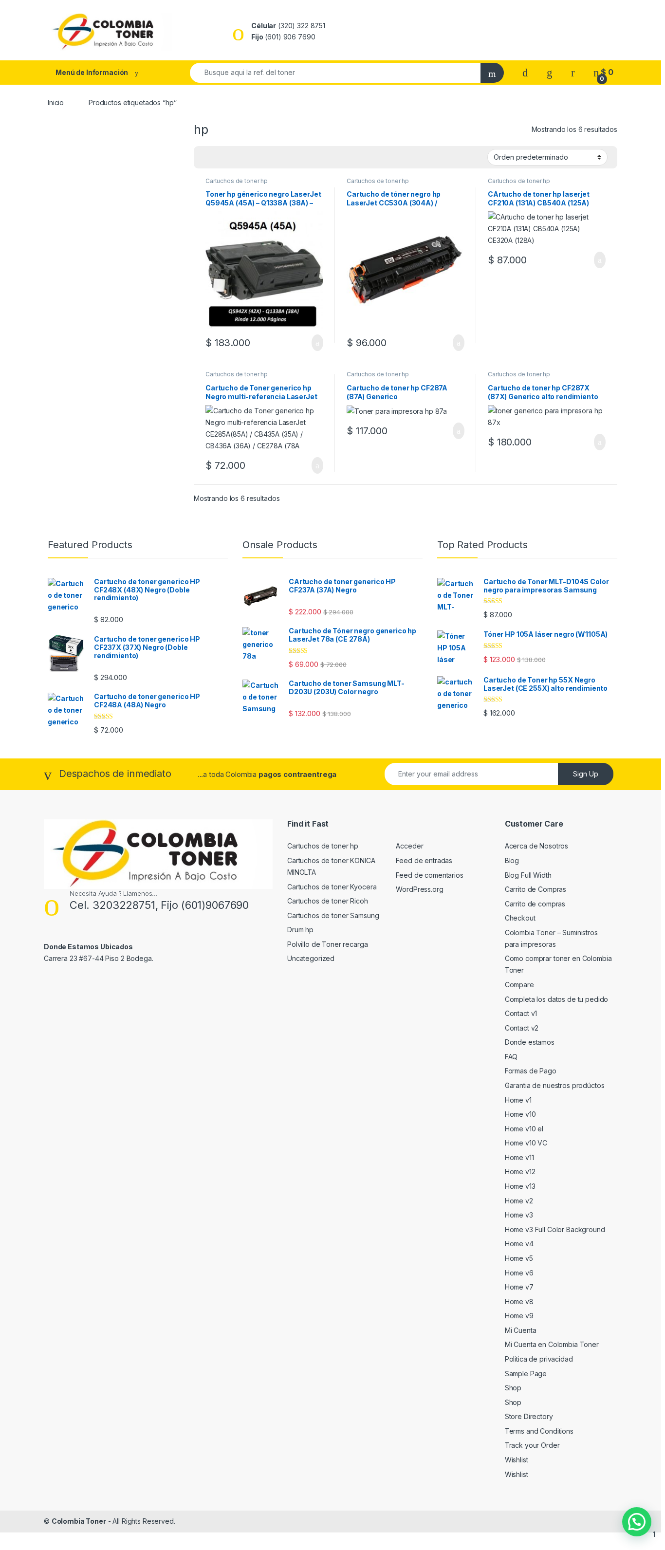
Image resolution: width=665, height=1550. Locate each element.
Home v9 (519, 1315)
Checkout (520, 918)
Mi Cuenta (520, 1330)
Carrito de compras (535, 904)
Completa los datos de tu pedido (557, 999)
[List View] (235, 157)
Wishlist (516, 1460)
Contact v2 (522, 1028)
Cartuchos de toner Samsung (333, 915)
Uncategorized (310, 958)
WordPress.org (419, 889)
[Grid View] (206, 157)
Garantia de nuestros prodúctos (555, 1085)
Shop (513, 1388)
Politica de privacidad (539, 1359)
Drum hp (300, 929)
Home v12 (520, 1171)
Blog (512, 860)
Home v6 (519, 1273)
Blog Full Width (528, 875)
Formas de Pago (530, 1071)
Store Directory (529, 1416)
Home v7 (519, 1287)
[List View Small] (249, 157)
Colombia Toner (79, 1521)
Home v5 (519, 1258)
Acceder (409, 846)
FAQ (511, 1056)
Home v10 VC (526, 1143)
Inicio (56, 102)
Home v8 (519, 1301)
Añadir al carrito (313, 342)
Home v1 (518, 1100)
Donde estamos (529, 1042)
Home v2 (519, 1201)
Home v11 (519, 1157)
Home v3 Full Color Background (555, 1229)
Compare (519, 984)
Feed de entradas (424, 860)
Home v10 (520, 1114)
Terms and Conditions (539, 1431)
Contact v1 (521, 1013)
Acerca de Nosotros (536, 846)
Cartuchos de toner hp (236, 181)
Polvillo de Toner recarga (327, 944)
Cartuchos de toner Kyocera (331, 887)
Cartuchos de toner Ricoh (327, 901)
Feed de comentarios (429, 875)
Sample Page (526, 1373)
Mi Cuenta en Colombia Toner (552, 1344)
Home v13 (520, 1186)
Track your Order (532, 1445)
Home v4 (519, 1243)
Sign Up (585, 774)
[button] (636, 1521)
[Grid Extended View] (221, 157)
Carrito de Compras (535, 889)
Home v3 (519, 1215)
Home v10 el (524, 1129)
